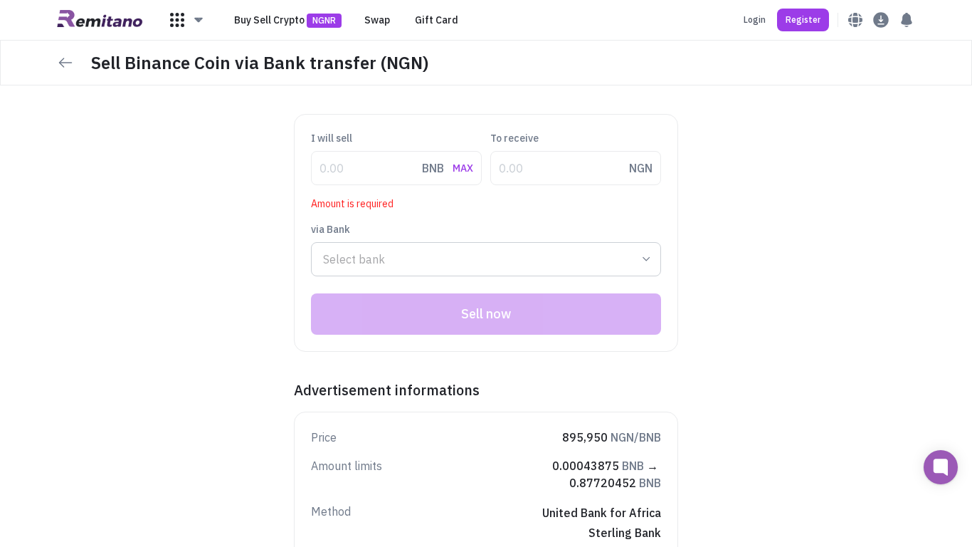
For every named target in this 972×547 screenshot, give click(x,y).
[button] (187, 19)
